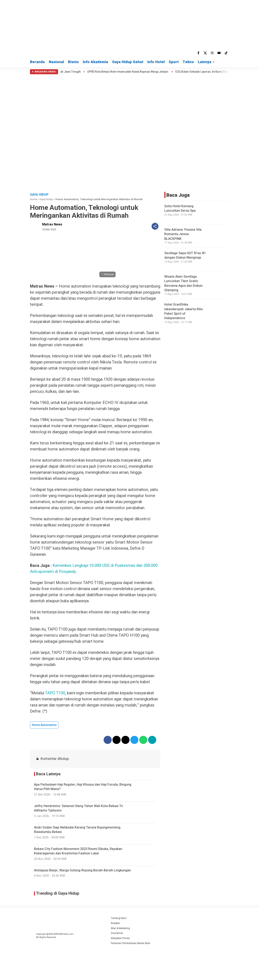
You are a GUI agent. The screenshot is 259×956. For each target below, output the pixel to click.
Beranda (37, 62)
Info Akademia (95, 62)
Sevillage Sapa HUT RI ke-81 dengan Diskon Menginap (185, 255)
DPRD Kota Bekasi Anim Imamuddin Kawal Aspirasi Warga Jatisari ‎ (109, 72)
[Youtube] (219, 53)
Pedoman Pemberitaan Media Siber (130, 943)
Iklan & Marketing (120, 928)
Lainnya (204, 62)
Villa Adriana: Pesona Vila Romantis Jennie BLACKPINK (183, 234)
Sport (174, 62)
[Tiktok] (226, 53)
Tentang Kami (118, 918)
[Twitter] (205, 53)
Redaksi (115, 923)
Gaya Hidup (46, 199)
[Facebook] (198, 53)
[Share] (155, 226)
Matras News (52, 224)
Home (33, 199)
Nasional (56, 62)
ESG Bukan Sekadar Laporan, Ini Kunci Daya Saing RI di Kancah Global (199, 72)
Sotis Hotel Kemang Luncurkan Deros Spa (180, 208)
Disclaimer (117, 933)
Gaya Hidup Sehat (127, 62)
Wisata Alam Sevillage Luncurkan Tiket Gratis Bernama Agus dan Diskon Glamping (183, 283)
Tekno (188, 62)
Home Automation (44, 725)
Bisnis (73, 62)
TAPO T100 (55, 693)
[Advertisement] (129, 104)
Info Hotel (156, 62)
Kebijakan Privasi (120, 938)
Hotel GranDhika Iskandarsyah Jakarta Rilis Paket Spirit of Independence (183, 311)
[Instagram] (212, 53)
